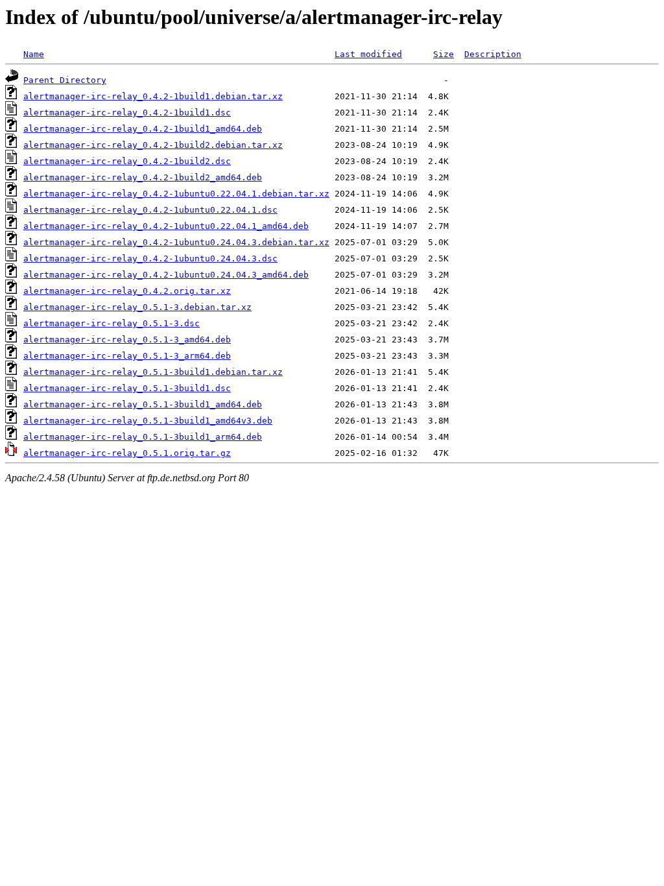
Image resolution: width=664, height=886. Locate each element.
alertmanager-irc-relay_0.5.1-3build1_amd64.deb (142, 404)
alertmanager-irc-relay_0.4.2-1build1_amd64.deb (142, 129)
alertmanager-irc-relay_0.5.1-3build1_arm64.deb (142, 437)
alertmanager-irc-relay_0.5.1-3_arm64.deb (127, 356)
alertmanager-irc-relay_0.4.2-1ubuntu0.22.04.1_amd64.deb (166, 226)
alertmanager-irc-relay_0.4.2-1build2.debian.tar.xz (153, 145)
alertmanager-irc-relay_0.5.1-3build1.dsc (127, 388)
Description (492, 54)
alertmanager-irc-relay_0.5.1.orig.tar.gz (127, 453)
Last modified (368, 54)
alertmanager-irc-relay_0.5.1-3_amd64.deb (127, 339)
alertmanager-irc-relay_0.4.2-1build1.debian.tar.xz (153, 96)
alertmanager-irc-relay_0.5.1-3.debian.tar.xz (137, 307)
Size (443, 54)
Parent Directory (64, 80)
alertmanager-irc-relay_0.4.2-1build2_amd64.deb (142, 177)
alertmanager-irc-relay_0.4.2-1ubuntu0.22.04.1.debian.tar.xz (176, 193)
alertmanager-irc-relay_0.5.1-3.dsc (111, 323)
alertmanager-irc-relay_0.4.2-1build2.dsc (127, 161)
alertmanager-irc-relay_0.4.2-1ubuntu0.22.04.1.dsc (150, 210)
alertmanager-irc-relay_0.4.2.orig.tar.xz (127, 291)
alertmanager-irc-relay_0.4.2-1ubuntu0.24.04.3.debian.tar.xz (176, 242)
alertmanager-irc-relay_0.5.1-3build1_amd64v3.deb (147, 420)
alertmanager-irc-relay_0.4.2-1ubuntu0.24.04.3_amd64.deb (166, 275)
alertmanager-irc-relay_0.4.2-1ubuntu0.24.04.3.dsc (150, 258)
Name (33, 54)
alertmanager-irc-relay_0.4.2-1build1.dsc (127, 112)
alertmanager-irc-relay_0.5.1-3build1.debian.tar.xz (153, 372)
